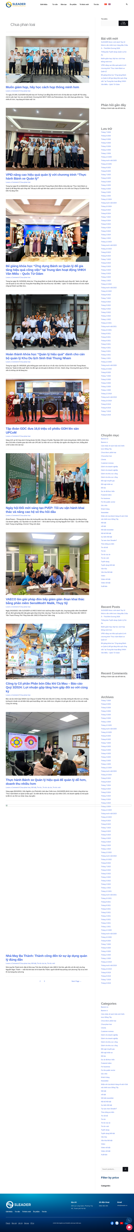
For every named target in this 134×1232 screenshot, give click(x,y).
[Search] (125, 1169)
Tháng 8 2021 (106, 337)
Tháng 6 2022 (106, 302)
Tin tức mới (57, 787)
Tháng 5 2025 (106, 182)
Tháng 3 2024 (106, 231)
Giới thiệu (9, 1211)
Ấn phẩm (36, 1211)
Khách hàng (105, 509)
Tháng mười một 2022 (109, 287)
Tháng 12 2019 (106, 393)
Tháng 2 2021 (106, 355)
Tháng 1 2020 (106, 390)
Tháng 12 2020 (106, 362)
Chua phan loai (25, 91)
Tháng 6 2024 (106, 220)
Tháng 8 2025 (106, 171)
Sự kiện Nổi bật (106, 537)
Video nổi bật (105, 579)
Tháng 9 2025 (106, 167)
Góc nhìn (104, 505)
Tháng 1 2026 (106, 153)
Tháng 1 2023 (106, 280)
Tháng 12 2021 (106, 323)
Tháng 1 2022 (106, 319)
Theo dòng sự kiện (107, 544)
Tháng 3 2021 (106, 351)
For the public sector (108, 502)
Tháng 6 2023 (106, 263)
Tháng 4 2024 (106, 227)
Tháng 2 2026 (106, 150)
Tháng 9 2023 (106, 252)
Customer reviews (107, 463)
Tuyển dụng (105, 561)
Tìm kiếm (104, 19)
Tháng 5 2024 (106, 224)
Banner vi (104, 442)
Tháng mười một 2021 (109, 326)
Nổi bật (33, 787)
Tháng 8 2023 (106, 256)
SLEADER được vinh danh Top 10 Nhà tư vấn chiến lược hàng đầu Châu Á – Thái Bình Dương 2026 (114, 45)
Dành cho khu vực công (109, 474)
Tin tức (39, 787)
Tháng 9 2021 (106, 333)
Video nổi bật (105, 583)
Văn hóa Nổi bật (106, 572)
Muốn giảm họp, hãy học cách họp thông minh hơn (42, 87)
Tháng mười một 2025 (109, 160)
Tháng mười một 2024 (109, 203)
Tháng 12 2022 (106, 284)
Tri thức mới (26, 1211)
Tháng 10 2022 (106, 291)
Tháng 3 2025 (106, 189)
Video (103, 576)
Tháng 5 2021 (106, 344)
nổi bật (103, 526)
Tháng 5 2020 (106, 379)
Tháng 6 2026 (106, 136)
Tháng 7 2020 (106, 376)
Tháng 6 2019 (106, 415)
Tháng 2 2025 (106, 192)
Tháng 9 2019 (106, 404)
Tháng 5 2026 (106, 139)
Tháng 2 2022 (106, 316)
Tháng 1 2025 (106, 196)
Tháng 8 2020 (106, 372)
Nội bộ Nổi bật (106, 533)
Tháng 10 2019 (106, 401)
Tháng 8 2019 (106, 408)
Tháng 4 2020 (106, 383)
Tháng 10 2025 (106, 164)
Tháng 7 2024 (106, 217)
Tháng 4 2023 (106, 270)
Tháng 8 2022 (106, 295)
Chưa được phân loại (108, 452)
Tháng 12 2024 (106, 199)
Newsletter (104, 512)
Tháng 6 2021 (106, 340)
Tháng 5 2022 (106, 305)
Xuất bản (104, 586)
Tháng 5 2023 (106, 266)
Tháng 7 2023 (106, 259)
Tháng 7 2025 (106, 174)
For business (105, 498)
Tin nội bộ (104, 547)
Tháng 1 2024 (106, 238)
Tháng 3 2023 (106, 273)
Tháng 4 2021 (106, 348)
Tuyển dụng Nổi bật (108, 565)
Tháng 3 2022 (106, 312)
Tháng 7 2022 (106, 298)
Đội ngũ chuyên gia (108, 481)
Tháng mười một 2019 (109, 397)
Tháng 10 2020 (106, 369)
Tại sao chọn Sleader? (109, 540)
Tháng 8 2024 (106, 213)
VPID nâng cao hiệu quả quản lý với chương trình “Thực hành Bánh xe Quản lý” (113, 68)
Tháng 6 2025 (106, 178)
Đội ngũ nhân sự (107, 484)
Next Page (76, 981)
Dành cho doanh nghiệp (109, 470)
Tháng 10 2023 (106, 249)
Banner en (104, 439)
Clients (103, 459)
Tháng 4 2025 (106, 185)
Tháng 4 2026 (106, 143)
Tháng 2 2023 (106, 277)
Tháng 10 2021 (106, 330)
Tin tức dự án (47, 787)
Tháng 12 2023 (106, 242)
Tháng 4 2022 (106, 309)
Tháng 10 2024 (106, 206)
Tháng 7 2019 (106, 411)
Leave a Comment (12, 91)
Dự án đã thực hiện (108, 491)
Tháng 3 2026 (106, 146)
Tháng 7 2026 (106, 132)
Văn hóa (104, 568)
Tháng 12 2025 (106, 157)
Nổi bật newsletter (107, 530)
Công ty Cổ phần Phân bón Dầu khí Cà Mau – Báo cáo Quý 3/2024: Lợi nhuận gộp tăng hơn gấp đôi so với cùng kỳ (47, 687)
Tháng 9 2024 (106, 210)
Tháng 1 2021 (106, 358)
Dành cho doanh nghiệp (109, 466)
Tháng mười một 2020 (109, 365)
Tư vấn (17, 1211)
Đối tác (103, 488)
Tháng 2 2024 (106, 234)
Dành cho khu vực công (109, 477)
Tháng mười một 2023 (109, 245)
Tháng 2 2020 (106, 386)
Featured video (106, 495)
